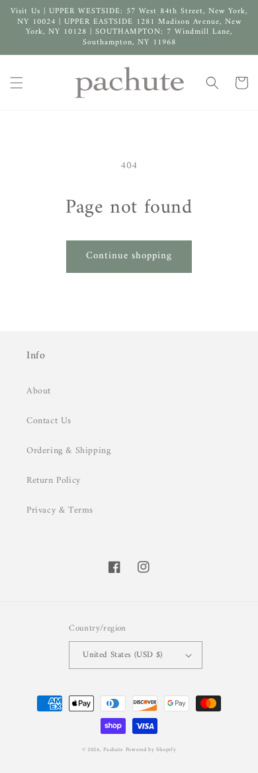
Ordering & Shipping (68, 450)
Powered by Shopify (151, 749)
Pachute (113, 749)
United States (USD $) (122, 654)
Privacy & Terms (59, 510)
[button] (16, 82)
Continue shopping (129, 256)
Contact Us (48, 421)
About (38, 391)
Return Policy (53, 480)
